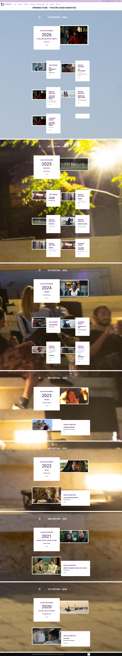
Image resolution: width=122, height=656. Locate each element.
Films (104, 1)
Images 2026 (108, 1)
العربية (112, 1)
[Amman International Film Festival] (6, 4)
